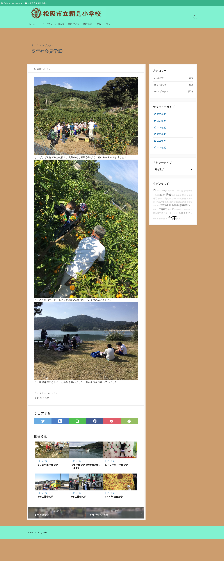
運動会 (164, 205)
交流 (167, 198)
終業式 (189, 195)
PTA (188, 212)
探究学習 (159, 213)
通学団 (184, 195)
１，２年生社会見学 (47, 464)
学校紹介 (87, 24)
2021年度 (161, 140)
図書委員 (187, 209)
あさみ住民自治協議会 (173, 202)
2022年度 (161, 134)
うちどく (175, 213)
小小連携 (179, 199)
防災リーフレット (106, 24)
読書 (184, 202)
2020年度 (161, 147)
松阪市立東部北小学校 (38, 3)
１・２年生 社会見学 (116, 464)
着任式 (189, 202)
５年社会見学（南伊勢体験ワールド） (86, 466)
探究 (158, 191)
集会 (169, 209)
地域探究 (161, 199)
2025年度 (161, 114)
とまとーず (184, 191)
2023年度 (161, 127)
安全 (174, 209)
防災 (162, 194)
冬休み (164, 219)
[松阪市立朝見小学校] (68, 13)
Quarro (44, 532)
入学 (162, 201)
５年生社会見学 (45, 496)
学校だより (73, 24)
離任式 (185, 199)
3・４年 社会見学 (114, 496)
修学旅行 (184, 205)
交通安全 (179, 209)
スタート (168, 213)
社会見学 (44, 398)
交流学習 (156, 206)
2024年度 (161, 120)
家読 (160, 219)
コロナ (164, 190)
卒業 (172, 217)
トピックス (44, 24)
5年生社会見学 (78, 496)
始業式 (178, 195)
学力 (169, 191)
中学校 (163, 209)
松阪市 (182, 212)
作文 (174, 195)
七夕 (179, 219)
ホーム (31, 24)
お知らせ (59, 24)
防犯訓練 (172, 199)
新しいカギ (175, 191)
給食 (169, 194)
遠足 (155, 198)
